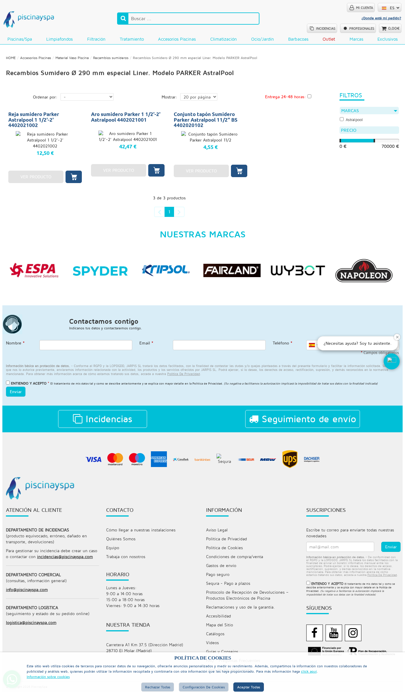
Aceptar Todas (248, 687)
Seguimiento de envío (307, 418)
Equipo (112, 547)
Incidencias (107, 418)
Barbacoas (298, 39)
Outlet (329, 39)
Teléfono (282, 342)
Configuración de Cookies (204, 687)
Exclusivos (387, 39)
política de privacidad (183, 374)
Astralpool (354, 119)
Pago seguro (217, 574)
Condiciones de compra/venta (234, 556)
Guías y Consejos (222, 651)
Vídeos (212, 642)
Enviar (16, 391)
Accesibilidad (218, 615)
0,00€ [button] (394, 28)
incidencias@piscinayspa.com (65, 556)
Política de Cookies (224, 547)
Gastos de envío (221, 565)
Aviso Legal (217, 529)
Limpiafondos (59, 39)
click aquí (309, 671)
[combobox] (313, 345)
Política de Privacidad (207, 383)
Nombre (15, 342)
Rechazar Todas (157, 687)
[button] (391, 361)
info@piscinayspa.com (27, 589)
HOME (11, 57)
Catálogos (215, 633)
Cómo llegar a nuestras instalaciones (141, 529)
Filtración (96, 39)
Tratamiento (132, 39)
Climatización (223, 39)
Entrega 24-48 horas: (285, 96)
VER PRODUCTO (35, 176)
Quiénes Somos (120, 538)
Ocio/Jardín (262, 39)
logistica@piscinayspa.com (31, 622)
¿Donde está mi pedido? (381, 18)
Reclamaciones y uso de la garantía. (240, 606)
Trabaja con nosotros (125, 556)
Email (146, 342)
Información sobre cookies (48, 676)
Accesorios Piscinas (177, 39)
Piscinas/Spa (19, 39)
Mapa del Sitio (219, 624)
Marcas (356, 39)
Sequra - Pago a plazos (228, 583)
